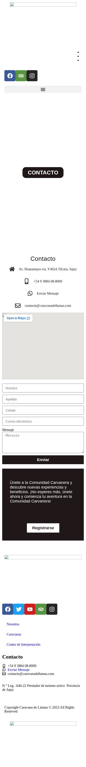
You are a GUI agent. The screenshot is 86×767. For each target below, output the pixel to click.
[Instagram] (31, 75)
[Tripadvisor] (20, 75)
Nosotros (13, 624)
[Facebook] (9, 75)
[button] (43, 89)
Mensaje (8, 430)
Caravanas (14, 634)
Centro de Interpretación (23, 644)
